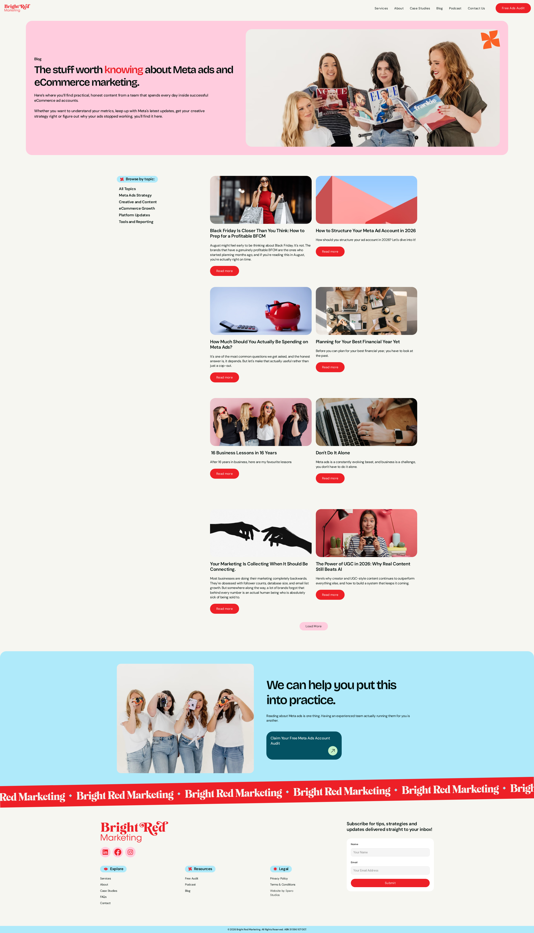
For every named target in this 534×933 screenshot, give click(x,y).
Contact (105, 903)
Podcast (190, 884)
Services (105, 878)
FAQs (103, 897)
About (104, 884)
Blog (187, 891)
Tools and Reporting (136, 221)
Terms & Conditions (282, 884)
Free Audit (191, 878)
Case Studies (108, 891)
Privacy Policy (279, 878)
